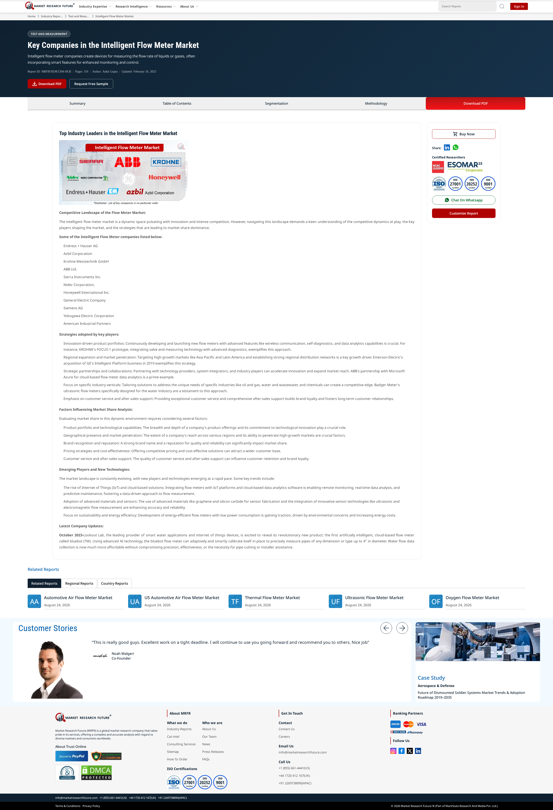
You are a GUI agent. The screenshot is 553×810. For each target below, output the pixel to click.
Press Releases (213, 752)
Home (31, 16)
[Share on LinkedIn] (446, 147)
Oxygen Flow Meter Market (472, 597)
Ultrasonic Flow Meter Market (374, 597)
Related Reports (44, 583)
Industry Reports (52, 16)
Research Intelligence (132, 6)
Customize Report (464, 213)
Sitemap (173, 752)
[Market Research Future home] (51, 6)
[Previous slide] (386, 628)
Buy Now (467, 134)
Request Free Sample (91, 84)
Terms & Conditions (67, 806)
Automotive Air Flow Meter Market (78, 597)
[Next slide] (402, 628)
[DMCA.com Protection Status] (96, 773)
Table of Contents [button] (177, 103)
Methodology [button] (376, 103)
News (206, 744)
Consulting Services (181, 744)
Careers (284, 736)
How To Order (177, 759)
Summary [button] (77, 103)
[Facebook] (402, 751)
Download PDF (50, 84)
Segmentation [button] (276, 103)
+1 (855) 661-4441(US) (294, 768)
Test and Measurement (79, 16)
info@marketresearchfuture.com (303, 752)
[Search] (501, 6)
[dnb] (67, 773)
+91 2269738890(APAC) (295, 783)
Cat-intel (173, 736)
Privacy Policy (91, 806)
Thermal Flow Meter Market (272, 597)
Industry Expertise (93, 6)
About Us (187, 6)
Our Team (209, 736)
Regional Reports (79, 583)
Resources (164, 6)
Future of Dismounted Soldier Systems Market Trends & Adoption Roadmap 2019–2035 (471, 695)
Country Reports (114, 583)
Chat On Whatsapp (467, 200)
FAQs (206, 759)
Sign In (519, 6)
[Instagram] (393, 751)
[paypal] (71, 756)
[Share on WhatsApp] (455, 147)
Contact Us (287, 729)
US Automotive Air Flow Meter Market (182, 597)
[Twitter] (410, 751)
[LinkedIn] (418, 751)
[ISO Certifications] (464, 189)
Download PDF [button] (476, 103)
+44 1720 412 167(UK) (294, 776)
